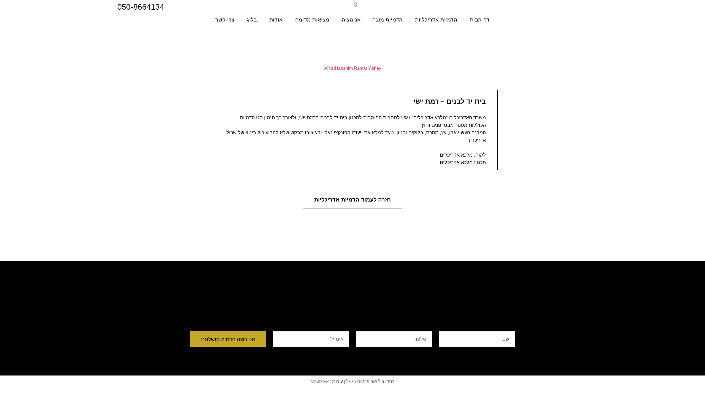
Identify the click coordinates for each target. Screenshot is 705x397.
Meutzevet (321, 381)
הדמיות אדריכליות (436, 20)
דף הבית (480, 20)
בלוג (252, 20)
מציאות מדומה (312, 20)
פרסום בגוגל (358, 381)
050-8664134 (140, 6)
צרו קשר (224, 20)
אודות (276, 20)
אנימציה (351, 20)
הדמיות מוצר (388, 20)
